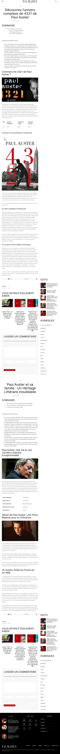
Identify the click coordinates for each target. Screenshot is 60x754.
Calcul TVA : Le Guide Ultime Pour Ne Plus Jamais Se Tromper (7, 315)
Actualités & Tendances (46, 325)
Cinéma (42, 334)
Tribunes (42, 725)
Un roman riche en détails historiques (16, 33)
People (9, 623)
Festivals (43, 343)
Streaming (43, 703)
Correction (43, 728)
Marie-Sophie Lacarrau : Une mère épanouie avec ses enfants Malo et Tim (13, 721)
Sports (42, 700)
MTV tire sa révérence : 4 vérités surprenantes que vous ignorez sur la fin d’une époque (52, 285)
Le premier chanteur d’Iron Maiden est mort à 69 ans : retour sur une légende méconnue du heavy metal (52, 313)
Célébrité (4, 623)
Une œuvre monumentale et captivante (16, 30)
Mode (42, 355)
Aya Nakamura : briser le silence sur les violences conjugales (13, 737)
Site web (28, 695)
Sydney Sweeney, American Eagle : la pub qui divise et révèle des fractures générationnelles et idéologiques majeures (52, 298)
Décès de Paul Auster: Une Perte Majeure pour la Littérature (19, 405)
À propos (42, 719)
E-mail (16, 359)
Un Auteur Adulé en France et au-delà (15, 407)
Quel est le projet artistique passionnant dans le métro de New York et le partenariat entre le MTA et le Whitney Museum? (20, 318)
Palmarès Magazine (15, 395)
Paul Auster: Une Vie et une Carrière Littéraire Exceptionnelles (20, 403)
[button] (57, 1)
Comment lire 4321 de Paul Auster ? (14, 28)
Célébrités (43, 331)
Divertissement (44, 340)
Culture (7, 309)
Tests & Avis (43, 374)
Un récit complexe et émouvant (15, 32)
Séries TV (42, 361)
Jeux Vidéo (43, 349)
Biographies (43, 328)
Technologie (43, 706)
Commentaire (6, 681)
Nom (5, 359)
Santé (42, 358)
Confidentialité (44, 731)
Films (42, 346)
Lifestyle (43, 352)
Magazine (43, 722)
